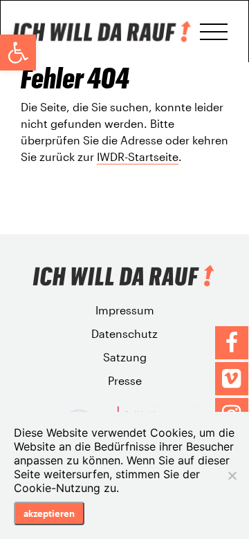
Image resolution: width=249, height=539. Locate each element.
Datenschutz (124, 333)
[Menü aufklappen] (213, 32)
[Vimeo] (231, 378)
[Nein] (232, 475)
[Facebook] (231, 342)
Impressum (124, 309)
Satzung (125, 356)
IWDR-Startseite (137, 156)
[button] (18, 52)
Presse (125, 380)
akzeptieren (49, 513)
